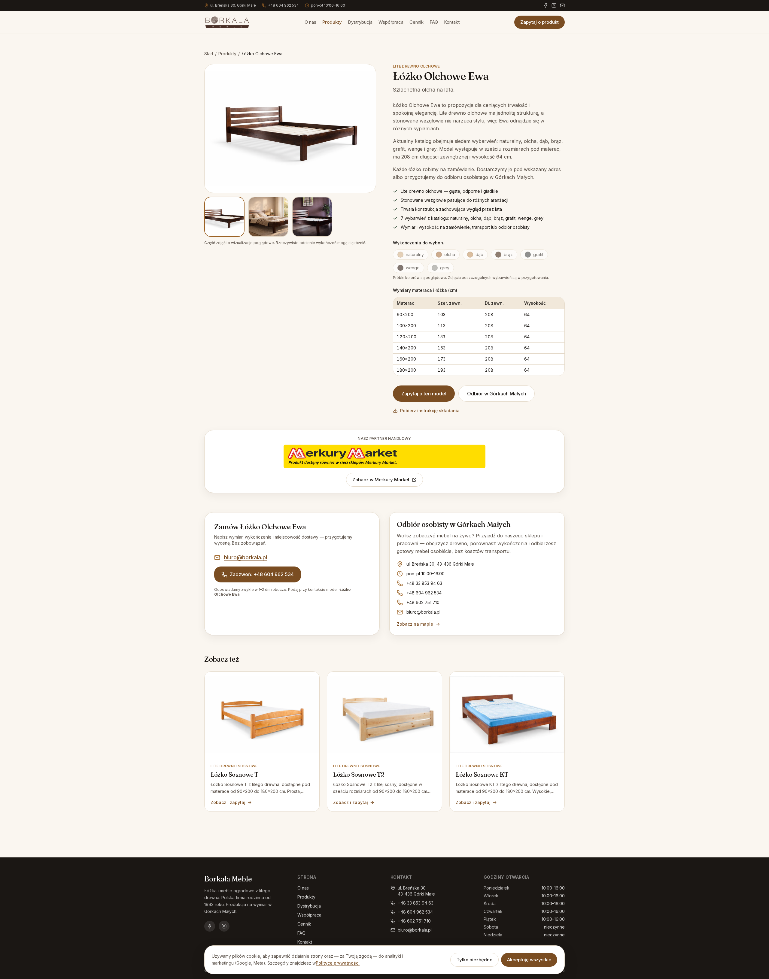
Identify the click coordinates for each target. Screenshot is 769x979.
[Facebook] (545, 5)
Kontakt (452, 22)
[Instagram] (554, 5)
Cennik (416, 22)
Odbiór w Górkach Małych (496, 394)
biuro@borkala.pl (245, 557)
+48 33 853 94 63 (424, 583)
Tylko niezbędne (474, 959)
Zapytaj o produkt (539, 22)
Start (208, 53)
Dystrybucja (360, 22)
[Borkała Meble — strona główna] (227, 22)
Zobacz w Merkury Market (380, 479)
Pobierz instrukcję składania (430, 410)
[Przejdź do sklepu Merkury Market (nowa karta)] (384, 456)
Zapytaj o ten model (423, 394)
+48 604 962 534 (283, 5)
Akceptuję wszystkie (529, 959)
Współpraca (390, 22)
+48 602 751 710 (422, 602)
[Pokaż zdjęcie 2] (268, 217)
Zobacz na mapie (415, 624)
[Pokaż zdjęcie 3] (312, 217)
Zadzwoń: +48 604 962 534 (262, 574)
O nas (310, 22)
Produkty (332, 22)
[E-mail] (562, 5)
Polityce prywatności (338, 962)
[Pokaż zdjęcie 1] (224, 217)
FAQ (434, 22)
